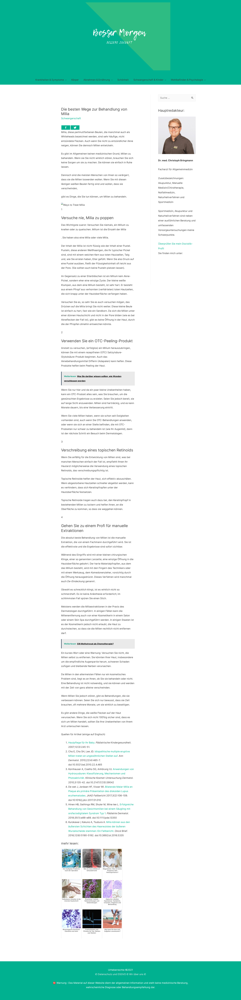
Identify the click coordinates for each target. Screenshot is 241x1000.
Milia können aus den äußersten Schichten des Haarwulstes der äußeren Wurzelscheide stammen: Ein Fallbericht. (99, 826)
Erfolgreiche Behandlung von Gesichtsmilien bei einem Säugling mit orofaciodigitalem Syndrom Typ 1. (101, 809)
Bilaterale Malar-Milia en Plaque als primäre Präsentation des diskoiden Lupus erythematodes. (100, 791)
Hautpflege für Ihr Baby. (81, 742)
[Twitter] (75, 127)
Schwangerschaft (71, 118)
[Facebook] (65, 127)
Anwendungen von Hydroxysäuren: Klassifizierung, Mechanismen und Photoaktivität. (101, 773)
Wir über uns (136, 974)
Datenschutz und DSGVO (112, 974)
